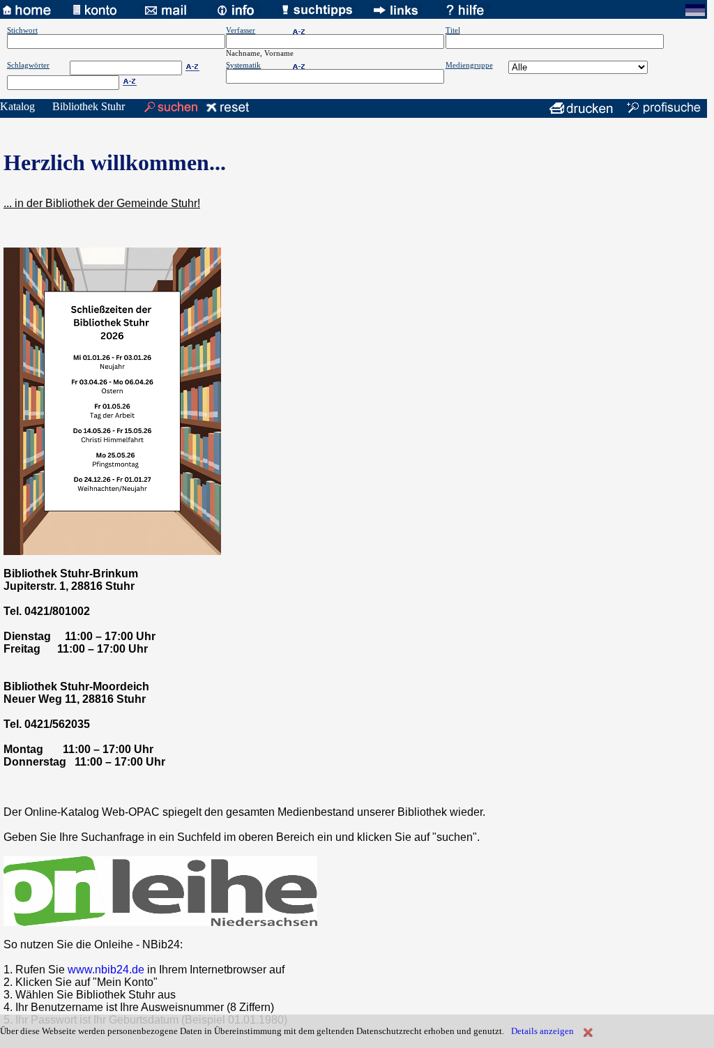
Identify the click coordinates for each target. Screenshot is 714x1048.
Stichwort (22, 30)
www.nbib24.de (106, 969)
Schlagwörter (28, 65)
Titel (453, 30)
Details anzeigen (542, 1031)
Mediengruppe (469, 65)
